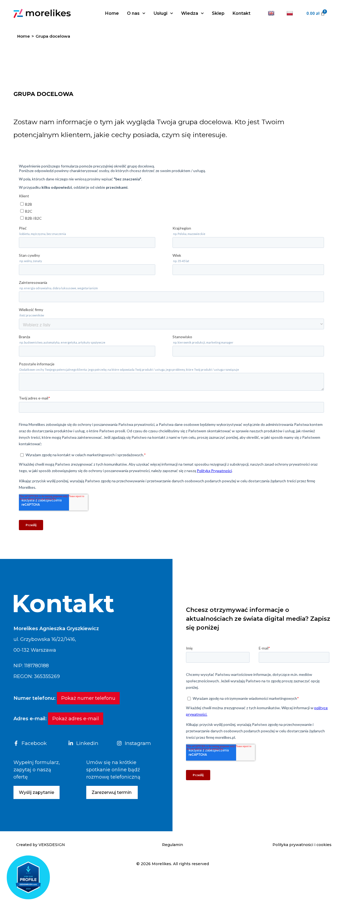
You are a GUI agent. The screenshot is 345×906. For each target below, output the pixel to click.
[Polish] (290, 13)
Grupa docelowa (53, 36)
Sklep (218, 13)
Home (112, 13)
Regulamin (172, 844)
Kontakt (241, 13)
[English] (272, 13)
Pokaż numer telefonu (88, 698)
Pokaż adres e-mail (75, 719)
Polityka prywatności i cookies (302, 844)
